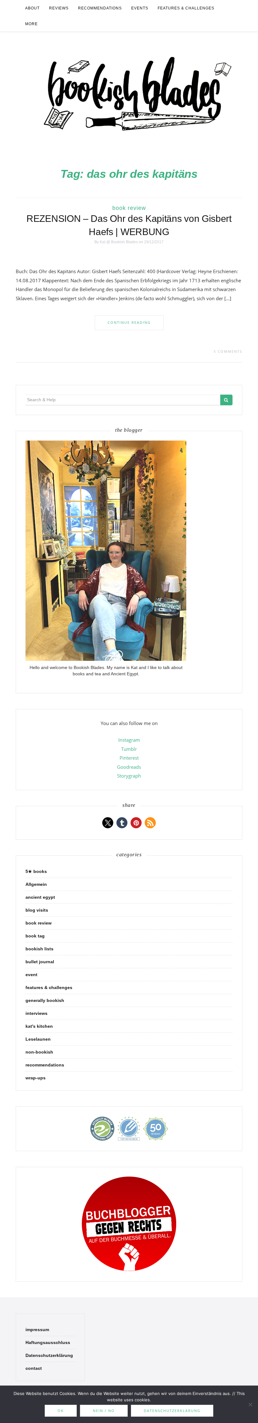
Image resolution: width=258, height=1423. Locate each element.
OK (61, 1410)
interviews (36, 1013)
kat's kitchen (39, 1026)
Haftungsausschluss (47, 1342)
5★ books (36, 871)
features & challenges (186, 8)
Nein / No (104, 1410)
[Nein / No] (250, 1404)
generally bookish (44, 1000)
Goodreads (129, 767)
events (139, 8)
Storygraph (129, 776)
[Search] (226, 400)
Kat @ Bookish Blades (119, 242)
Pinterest (129, 758)
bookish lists (39, 948)
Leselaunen (38, 1039)
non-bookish (39, 1052)
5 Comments (228, 351)
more (31, 24)
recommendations (100, 8)
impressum (37, 1329)
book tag (35, 935)
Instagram (129, 740)
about (32, 8)
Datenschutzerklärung (49, 1355)
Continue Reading (129, 322)
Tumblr (129, 749)
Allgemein (36, 884)
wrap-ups (35, 1077)
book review (129, 208)
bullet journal (39, 961)
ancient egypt (40, 897)
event (31, 974)
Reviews (59, 8)
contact (33, 1368)
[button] (107, 822)
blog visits (36, 910)
